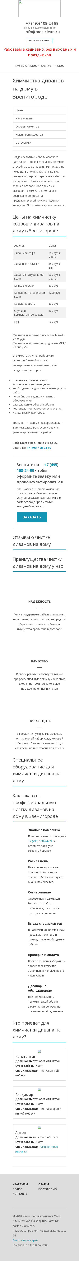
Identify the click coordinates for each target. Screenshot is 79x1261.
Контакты (20, 1194)
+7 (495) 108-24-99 (38, 448)
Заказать (32, 517)
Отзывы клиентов (27, 126)
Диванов (46, 65)
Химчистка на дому (26, 65)
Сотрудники (23, 142)
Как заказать (24, 118)
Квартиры (20, 1184)
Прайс (17, 1189)
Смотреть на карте (25, 1240)
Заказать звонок (39, 40)
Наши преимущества (29, 134)
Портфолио (46, 1189)
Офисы (43, 1184)
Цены (19, 110)
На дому (59, 65)
